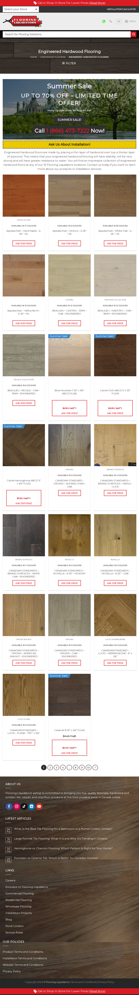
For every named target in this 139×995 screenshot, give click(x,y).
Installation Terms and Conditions (25, 958)
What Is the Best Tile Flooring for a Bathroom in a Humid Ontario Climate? (63, 829)
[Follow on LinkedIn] (31, 806)
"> (69, 411)
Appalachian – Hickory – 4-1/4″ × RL (69, 232)
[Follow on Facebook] (9, 806)
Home (33, 57)
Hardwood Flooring (53, 57)
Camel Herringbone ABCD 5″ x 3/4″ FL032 (24, 485)
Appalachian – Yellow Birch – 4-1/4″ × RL (23, 312)
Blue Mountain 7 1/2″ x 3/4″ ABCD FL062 (69, 395)
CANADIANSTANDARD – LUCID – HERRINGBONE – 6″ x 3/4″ (115, 653)
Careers (10, 880)
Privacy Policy (12, 971)
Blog (8, 919)
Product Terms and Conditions (23, 951)
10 (88, 767)
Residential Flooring (18, 900)
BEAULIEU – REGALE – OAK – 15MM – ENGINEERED (24, 392)
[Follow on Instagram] (16, 806)
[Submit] (133, 34)
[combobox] (67, 34)
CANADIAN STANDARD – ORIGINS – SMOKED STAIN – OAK (69, 483)
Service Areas (14, 932)
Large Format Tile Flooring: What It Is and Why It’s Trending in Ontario (60, 838)
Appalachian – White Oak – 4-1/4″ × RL (115, 232)
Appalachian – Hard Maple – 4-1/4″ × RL (23, 232)
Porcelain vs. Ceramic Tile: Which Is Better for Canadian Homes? (56, 858)
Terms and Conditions (83, 982)
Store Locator (14, 926)
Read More (97, 3)
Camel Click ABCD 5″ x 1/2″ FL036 (115, 395)
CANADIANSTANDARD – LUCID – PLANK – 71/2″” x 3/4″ (24, 732)
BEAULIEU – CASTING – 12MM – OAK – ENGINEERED (69, 312)
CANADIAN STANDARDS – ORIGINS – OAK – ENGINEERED (69, 653)
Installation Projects (18, 913)
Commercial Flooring (19, 893)
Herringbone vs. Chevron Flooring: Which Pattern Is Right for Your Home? (63, 848)
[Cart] (119, 21)
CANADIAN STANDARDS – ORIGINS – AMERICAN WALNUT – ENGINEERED (24, 653)
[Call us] (110, 21)
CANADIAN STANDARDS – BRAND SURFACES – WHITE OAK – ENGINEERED (24, 573)
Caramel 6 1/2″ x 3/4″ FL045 (69, 733)
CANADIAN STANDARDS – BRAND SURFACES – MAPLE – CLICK (115, 483)
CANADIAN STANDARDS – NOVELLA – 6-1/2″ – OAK (115, 572)
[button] (21, 9)
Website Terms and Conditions (23, 964)
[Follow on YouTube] (39, 806)
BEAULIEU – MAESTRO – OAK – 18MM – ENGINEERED (115, 312)
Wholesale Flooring (18, 906)
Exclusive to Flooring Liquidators (26, 887)
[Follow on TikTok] (24, 806)
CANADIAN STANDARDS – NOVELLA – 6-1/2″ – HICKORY (69, 572)
